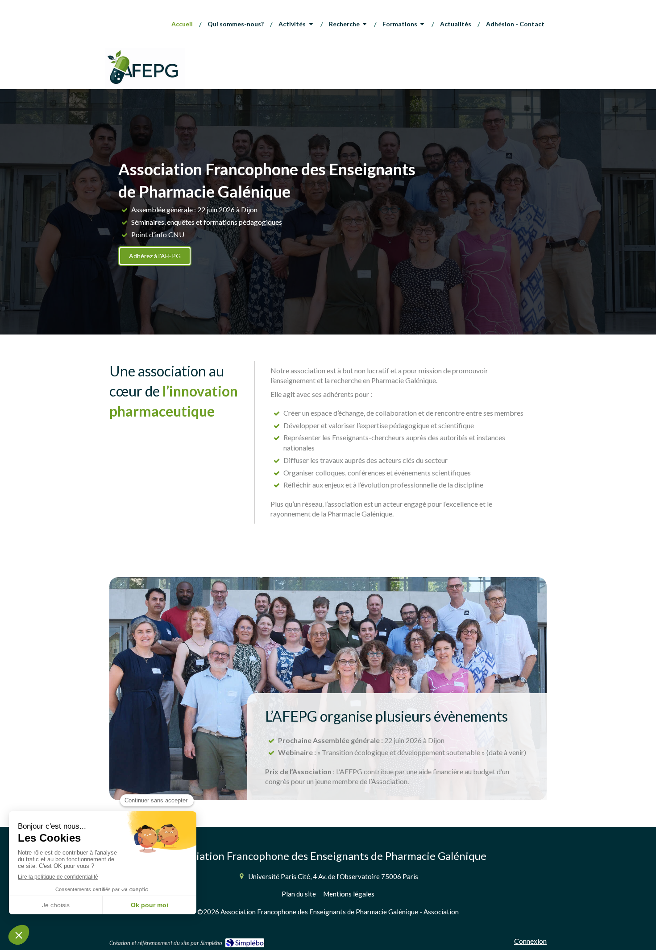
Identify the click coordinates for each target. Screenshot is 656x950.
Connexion (530, 941)
